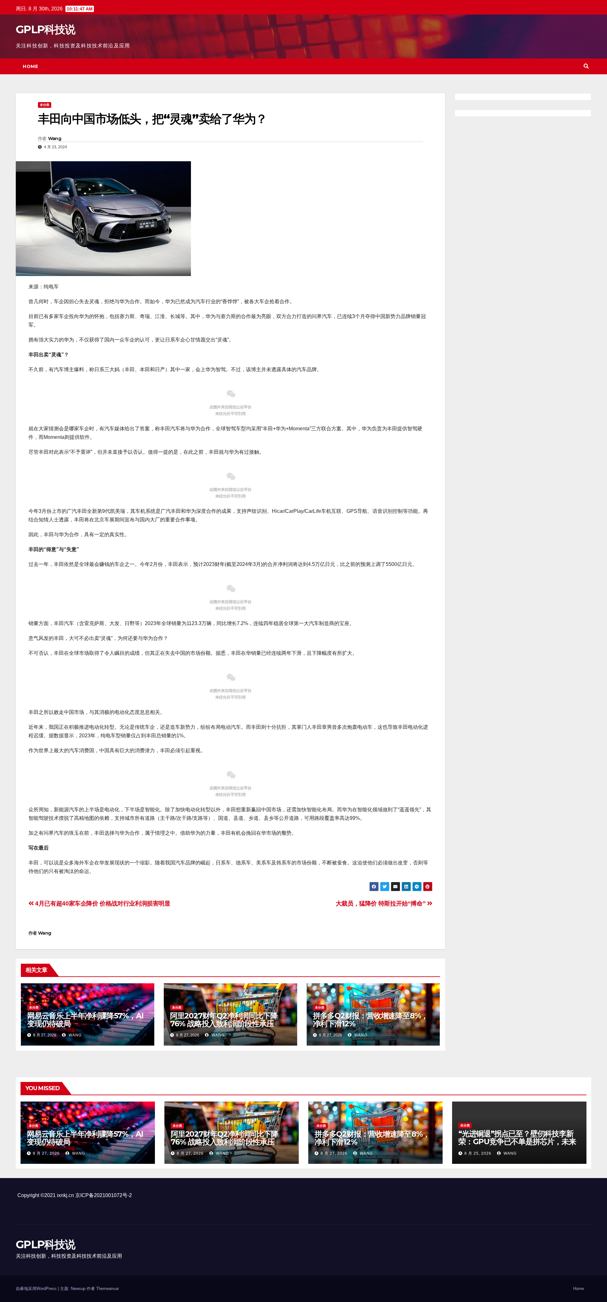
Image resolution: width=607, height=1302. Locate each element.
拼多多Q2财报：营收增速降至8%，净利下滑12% (370, 1019)
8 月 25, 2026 (477, 1153)
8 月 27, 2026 (46, 1153)
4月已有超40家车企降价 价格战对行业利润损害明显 (102, 903)
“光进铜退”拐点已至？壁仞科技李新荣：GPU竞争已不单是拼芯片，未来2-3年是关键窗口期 (517, 1141)
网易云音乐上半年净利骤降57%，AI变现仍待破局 (85, 1019)
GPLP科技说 (45, 29)
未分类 (44, 105)
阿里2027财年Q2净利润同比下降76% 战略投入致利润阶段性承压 (224, 1019)
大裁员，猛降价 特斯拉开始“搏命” (381, 903)
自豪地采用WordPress (37, 1288)
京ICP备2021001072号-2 (103, 1195)
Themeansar (107, 1288)
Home (30, 66)
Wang (54, 138)
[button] (586, 66)
